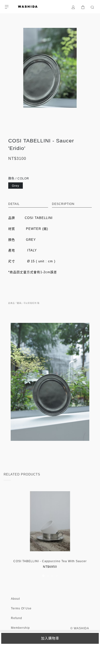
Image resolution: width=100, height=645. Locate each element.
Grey (15, 185)
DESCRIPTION (63, 204)
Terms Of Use (21, 608)
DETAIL (14, 204)
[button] (43, 576)
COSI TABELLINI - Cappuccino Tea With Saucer (50, 561)
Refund (16, 618)
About (15, 598)
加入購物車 (50, 638)
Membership (20, 627)
